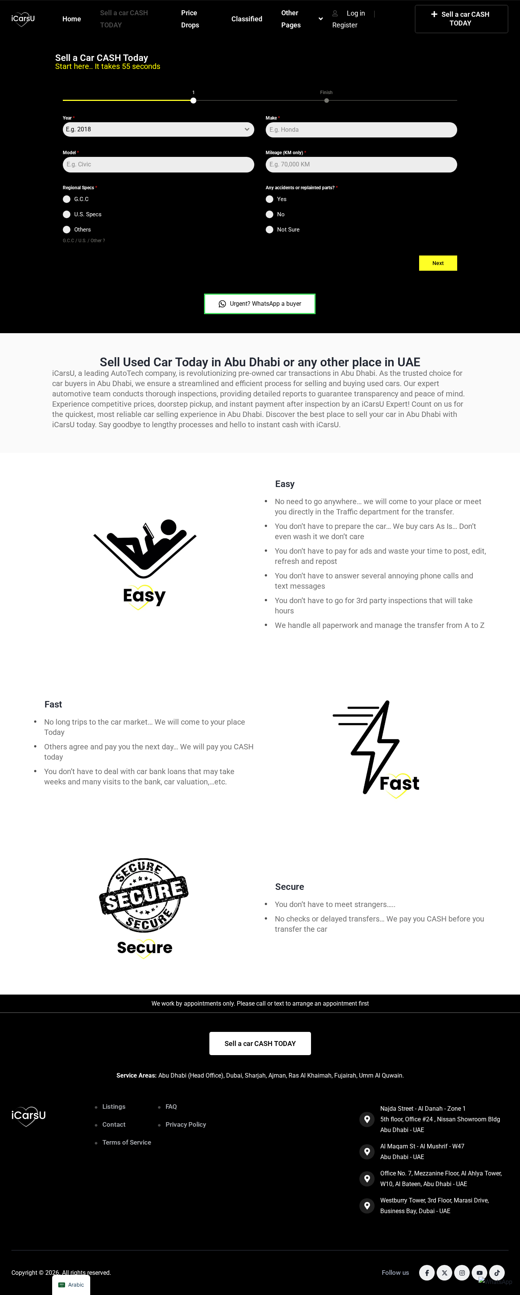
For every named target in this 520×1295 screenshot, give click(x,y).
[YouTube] (479, 1273)
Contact (114, 1124)
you (478, 918)
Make (273, 118)
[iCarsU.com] (23, 19)
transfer (288, 929)
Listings (114, 1106)
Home (71, 19)
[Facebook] (427, 1273)
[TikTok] (497, 1273)
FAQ (171, 1106)
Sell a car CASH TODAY (124, 19)
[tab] (193, 96)
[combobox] (158, 129)
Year (69, 118)
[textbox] (151, 129)
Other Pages (291, 19)
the (309, 929)
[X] (444, 1273)
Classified (246, 19)
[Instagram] (462, 1273)
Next (438, 263)
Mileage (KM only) (286, 152)
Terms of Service (126, 1142)
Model (71, 152)
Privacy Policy (186, 1124)
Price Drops (190, 19)
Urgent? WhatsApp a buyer (265, 303)
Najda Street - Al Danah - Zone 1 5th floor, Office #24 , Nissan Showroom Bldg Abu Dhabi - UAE (440, 1119)
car (322, 929)
